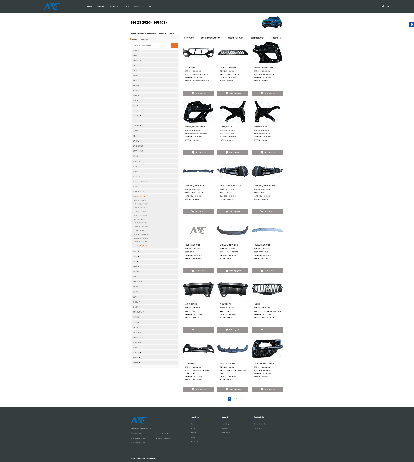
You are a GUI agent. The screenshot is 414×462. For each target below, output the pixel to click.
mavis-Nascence (138, 433)
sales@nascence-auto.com (142, 428)
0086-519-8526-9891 (164, 438)
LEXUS (135, 156)
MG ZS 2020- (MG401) (167, 33)
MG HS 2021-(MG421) (140, 231)
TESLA (135, 327)
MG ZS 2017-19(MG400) (141, 242)
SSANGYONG (137, 312)
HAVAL (135, 75)
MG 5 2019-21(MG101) (141, 208)
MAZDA (135, 176)
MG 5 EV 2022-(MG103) (141, 212)
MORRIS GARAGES (151, 33)
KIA (134, 136)
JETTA (135, 131)
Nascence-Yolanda (163, 433)
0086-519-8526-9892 (139, 443)
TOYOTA (136, 332)
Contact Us (138, 6)
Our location (258, 428)
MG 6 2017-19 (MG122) (141, 215)
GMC (134, 65)
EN (386, 6)
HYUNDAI (136, 90)
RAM (134, 277)
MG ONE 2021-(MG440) (141, 234)
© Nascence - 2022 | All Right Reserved (143, 458)
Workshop (225, 428)
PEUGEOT (137, 267)
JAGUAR (136, 116)
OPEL (135, 256)
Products (113, 6)
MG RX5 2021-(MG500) (141, 238)
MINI (135, 186)
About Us (100, 6)
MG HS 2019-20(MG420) (141, 227)
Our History (225, 424)
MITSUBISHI (137, 191)
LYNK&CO (136, 171)
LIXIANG (136, 166)
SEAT (135, 297)
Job (149, 6)
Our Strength (226, 433)
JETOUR (136, 126)
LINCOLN (136, 161)
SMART (135, 307)
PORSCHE (136, 272)
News (125, 6)
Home (89, 6)
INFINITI (136, 95)
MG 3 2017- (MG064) (140, 200)
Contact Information (260, 424)
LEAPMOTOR (138, 151)
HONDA (136, 85)
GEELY (135, 55)
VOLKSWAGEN (138, 342)
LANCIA (136, 141)
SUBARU (136, 317)
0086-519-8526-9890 (139, 438)
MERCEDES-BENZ (139, 181)
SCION (135, 292)
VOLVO (135, 347)
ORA (134, 261)
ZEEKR (135, 362)
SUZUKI (136, 322)
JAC (134, 111)
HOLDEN (136, 80)
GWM (135, 70)
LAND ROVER (138, 146)
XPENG (135, 357)
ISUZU (135, 100)
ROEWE (136, 287)
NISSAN (136, 251)
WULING (136, 352)
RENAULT (136, 282)
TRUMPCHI (137, 337)
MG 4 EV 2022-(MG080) (141, 204)
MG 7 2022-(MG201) (140, 219)
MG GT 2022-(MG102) (140, 223)
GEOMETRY (137, 60)
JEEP (135, 121)
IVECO (135, 105)
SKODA (135, 302)
